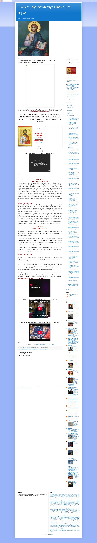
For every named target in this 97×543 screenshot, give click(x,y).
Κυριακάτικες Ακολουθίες (38, 349)
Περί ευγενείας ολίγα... (72, 196)
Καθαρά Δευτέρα (61, 513)
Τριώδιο (78, 529)
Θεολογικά (74, 511)
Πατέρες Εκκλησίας (53, 525)
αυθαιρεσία (62, 498)
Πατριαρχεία (58, 525)
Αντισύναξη (78, 497)
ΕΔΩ (59, 114)
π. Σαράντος (73, 523)
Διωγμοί (63, 505)
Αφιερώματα (74, 498)
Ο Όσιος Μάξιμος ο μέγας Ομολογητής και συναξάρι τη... (73, 180)
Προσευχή (65, 526)
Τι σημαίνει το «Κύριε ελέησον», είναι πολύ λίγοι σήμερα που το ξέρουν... (76, 437)
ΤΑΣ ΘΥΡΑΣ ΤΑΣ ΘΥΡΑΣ (72, 355)
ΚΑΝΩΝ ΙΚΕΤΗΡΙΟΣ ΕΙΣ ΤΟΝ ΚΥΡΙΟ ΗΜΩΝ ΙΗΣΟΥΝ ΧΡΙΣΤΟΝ (72, 80)
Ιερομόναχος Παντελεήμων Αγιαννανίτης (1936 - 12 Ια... (73, 242)
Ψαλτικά (78, 530)
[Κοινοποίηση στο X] (44, 347)
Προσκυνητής (70, 420)
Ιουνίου (69, 108)
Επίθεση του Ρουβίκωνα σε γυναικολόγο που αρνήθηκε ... (73, 149)
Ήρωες (54, 511)
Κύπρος (51, 516)
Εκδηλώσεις (57, 506)
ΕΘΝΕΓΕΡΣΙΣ (70, 369)
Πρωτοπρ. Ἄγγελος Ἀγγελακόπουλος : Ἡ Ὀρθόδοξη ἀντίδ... (72, 199)
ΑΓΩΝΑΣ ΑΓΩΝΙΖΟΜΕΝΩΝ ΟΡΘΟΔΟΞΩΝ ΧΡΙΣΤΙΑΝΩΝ (73, 339)
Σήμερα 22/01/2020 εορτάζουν (73, 178)
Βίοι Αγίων (55, 500)
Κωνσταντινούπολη (72, 516)
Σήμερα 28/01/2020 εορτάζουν (73, 145)
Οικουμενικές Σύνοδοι (69, 520)
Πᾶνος (70, 296)
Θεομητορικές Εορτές (57, 512)
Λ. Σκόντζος (77, 516)
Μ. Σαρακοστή (71, 517)
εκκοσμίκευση (77, 506)
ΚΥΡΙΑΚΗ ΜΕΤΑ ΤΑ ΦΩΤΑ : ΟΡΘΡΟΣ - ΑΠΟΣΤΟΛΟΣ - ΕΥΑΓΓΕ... (73, 248)
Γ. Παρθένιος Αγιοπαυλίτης (64, 502)
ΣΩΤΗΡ (62, 529)
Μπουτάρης (65, 519)
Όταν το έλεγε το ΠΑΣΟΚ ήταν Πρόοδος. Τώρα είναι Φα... (73, 184)
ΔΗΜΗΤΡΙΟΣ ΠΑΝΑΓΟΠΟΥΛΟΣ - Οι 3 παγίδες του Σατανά (73, 224)
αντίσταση (74, 497)
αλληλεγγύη (65, 496)
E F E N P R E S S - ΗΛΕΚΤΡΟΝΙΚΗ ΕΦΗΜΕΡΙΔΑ (73, 312)
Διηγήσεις (59, 505)
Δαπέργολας (56, 504)
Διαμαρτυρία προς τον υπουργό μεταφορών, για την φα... (73, 232)
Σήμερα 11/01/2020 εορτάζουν (73, 251)
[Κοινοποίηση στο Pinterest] (47, 347)
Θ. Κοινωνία (62, 511)
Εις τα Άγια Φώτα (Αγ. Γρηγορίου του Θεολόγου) (73, 269)
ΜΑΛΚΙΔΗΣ (70, 345)
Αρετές (55, 498)
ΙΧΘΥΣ (69, 320)
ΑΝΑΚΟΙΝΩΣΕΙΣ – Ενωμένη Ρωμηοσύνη (73, 411)
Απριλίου (70, 112)
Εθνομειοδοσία (77, 505)
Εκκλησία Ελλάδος (63, 506)
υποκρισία (55, 530)
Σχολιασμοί (58, 529)
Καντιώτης (54, 514)
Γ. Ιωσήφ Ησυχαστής (56, 502)
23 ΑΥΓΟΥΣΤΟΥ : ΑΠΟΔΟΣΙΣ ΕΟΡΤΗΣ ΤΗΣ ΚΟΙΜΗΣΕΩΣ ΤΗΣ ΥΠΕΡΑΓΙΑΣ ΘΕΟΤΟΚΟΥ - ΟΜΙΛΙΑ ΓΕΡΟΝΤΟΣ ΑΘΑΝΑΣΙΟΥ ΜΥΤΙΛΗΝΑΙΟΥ (73, 402)
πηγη (19, 297)
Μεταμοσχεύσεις (59, 518)
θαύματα (66, 511)
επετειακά (51, 509)
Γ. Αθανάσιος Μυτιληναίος (69, 500)
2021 (68, 100)
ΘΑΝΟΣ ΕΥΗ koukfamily (72, 328)
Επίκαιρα (59, 509)
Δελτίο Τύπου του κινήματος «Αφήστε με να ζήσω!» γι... (73, 222)
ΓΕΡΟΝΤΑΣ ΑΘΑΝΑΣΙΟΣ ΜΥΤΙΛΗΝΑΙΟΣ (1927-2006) (73, 399)
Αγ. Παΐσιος (51, 495)
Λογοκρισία (67, 517)
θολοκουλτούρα (64, 512)
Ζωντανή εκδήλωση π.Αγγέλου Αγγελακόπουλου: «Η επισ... (73, 239)
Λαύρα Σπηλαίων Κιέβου (61, 517)
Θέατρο (70, 511)
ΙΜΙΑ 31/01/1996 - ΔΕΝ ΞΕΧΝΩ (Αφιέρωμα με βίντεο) (73, 119)
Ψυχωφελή (52, 531)
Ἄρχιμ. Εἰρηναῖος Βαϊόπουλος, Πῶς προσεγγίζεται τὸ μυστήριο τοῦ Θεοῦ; (73, 307)
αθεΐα (62, 496)
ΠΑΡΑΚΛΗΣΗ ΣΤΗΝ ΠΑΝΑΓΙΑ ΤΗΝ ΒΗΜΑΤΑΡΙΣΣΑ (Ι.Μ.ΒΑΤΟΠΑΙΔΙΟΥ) (73, 85)
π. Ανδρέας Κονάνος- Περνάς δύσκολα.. (75, 484)
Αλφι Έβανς (68, 496)
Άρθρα (58, 498)
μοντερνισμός (56, 519)
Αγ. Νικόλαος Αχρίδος (76, 494)
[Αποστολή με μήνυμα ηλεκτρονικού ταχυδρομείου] (41, 347)
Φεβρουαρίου (70, 115)
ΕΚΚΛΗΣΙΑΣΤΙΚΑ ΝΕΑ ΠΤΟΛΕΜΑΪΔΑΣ (72, 388)
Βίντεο (51, 500)
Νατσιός (72, 519)
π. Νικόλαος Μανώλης (59, 523)
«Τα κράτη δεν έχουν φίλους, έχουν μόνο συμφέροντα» (73, 244)
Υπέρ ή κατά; (70, 147)
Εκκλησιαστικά (70, 506)
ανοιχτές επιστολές (62, 497)
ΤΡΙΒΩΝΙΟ (70, 449)
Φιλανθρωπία (64, 530)
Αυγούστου (70, 105)
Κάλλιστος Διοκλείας (76, 513)
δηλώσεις (71, 504)
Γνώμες (70, 503)
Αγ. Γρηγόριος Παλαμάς (61, 494)
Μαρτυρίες (54, 518)
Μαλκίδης (51, 518)
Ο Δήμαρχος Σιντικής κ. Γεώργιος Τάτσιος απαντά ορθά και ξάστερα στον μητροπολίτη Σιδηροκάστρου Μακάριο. (73, 342)
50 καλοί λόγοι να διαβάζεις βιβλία (75, 443)
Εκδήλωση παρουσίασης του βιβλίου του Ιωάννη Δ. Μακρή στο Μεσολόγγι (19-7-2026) (73, 413)
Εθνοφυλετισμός (52, 506)
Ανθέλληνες (56, 497)
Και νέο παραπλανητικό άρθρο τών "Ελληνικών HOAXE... (73, 161)
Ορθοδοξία (66, 522)
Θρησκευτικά (74, 512)
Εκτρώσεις (51, 508)
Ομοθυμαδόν (70, 466)
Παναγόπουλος (65, 524)
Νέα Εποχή (77, 519)
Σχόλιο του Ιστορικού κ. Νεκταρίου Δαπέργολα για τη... (73, 165)
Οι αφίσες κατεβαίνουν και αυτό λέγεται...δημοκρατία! (73, 237)
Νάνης (69, 519)
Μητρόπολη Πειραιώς (75, 518)
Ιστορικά (57, 513)
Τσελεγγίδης (52, 530)
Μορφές (61, 519)
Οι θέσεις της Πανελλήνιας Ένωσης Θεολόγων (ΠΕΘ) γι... (73, 143)
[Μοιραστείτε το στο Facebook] (45, 347)
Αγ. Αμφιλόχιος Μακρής (53, 494)
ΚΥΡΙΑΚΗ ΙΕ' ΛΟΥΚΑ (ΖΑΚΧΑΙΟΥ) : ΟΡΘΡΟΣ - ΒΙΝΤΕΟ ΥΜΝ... (73, 156)
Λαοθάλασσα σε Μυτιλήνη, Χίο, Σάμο (73, 169)
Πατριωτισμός (71, 525)
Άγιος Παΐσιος (58, 496)
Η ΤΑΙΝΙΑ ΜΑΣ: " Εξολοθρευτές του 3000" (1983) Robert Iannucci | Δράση (76, 315)
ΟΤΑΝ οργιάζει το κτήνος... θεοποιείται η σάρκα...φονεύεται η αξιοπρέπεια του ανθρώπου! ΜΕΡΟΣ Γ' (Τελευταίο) (73, 393)
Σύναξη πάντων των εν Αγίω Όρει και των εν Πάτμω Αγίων (76, 476)
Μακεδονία (77, 517)
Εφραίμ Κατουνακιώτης (71, 510)
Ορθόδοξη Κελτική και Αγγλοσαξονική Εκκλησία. (73, 361)
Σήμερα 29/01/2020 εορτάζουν (73, 135)
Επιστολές (78, 509)
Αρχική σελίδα (39, 386)
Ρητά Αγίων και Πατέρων (72, 526)
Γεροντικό (58, 503)
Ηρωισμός (57, 511)
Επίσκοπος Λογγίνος (72, 509)
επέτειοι (55, 509)
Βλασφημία (61, 500)
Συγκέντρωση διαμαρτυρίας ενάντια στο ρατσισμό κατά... (73, 205)
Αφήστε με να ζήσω (68, 498)
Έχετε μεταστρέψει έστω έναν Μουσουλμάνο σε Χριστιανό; (73, 194)
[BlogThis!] (43, 347)
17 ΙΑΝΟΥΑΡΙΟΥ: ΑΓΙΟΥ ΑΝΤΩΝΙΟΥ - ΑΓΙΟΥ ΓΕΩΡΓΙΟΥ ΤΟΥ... (72, 211)
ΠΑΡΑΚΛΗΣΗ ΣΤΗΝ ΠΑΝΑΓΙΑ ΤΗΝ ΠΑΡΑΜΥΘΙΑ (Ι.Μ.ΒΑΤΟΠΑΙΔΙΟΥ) (73, 95)
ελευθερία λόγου (57, 508)
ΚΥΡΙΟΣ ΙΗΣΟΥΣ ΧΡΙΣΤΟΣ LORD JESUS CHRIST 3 (73, 302)
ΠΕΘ (75, 525)
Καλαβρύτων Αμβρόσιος (69, 513)
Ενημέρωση (63, 508)
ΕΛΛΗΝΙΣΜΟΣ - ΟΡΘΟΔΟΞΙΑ (73, 416)
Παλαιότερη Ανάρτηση (58, 386)
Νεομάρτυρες (52, 520)
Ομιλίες (43, 349)
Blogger (52, 534)
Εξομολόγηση (68, 508)
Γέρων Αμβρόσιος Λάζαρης (64, 503)
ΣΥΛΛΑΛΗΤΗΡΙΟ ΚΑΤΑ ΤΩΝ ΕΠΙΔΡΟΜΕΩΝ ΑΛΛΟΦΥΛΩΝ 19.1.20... (73, 173)
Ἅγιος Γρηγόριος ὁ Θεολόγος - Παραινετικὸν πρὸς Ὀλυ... (73, 138)
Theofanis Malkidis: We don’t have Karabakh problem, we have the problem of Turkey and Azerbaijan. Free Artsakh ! (73, 350)
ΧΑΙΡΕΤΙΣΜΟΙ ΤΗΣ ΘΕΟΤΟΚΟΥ (73, 83)
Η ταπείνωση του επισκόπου (73, 186)
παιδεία (58, 524)
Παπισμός (75, 524)
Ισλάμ (54, 513)
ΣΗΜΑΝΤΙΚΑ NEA (71, 458)
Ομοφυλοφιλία (61, 521)
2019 (68, 287)
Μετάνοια (64, 518)
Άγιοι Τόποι (70, 495)
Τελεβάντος (74, 529)
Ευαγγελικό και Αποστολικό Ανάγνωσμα (27, 349)
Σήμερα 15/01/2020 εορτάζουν (73, 227)
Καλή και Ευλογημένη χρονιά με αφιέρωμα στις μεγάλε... (73, 285)
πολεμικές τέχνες (55, 526)
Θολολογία (70, 512)
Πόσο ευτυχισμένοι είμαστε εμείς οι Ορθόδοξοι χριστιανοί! (73, 418)
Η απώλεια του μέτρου (72, 278)
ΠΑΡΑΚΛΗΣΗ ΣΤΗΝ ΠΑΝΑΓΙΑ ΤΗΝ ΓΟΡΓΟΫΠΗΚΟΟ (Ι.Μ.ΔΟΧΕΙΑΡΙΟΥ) (73, 91)
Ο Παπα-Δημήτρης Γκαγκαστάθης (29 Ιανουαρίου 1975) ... (72, 130)
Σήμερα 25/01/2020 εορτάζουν (73, 159)
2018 (68, 289)
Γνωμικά (74, 503)
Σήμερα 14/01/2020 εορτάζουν (73, 234)
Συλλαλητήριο (55, 527)
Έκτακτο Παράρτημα (72, 441)
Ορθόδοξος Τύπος (72, 521)
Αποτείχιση (52, 498)
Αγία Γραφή (67, 495)
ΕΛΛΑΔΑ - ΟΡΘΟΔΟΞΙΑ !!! (75, 460)
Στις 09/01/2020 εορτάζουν (73, 259)
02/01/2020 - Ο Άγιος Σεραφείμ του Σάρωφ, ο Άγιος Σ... (73, 282)
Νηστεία (55, 520)
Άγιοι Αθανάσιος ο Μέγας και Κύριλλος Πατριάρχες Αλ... (73, 202)
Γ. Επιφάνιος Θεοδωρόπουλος (70, 501)
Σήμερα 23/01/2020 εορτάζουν (73, 170)
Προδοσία (61, 526)
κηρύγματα (71, 514)
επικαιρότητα (65, 509)
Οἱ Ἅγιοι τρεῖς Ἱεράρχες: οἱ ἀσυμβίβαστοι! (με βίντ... (73, 128)
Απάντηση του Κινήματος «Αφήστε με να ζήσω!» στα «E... (73, 214)
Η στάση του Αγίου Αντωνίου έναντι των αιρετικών (73, 208)
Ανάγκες (72, 496)
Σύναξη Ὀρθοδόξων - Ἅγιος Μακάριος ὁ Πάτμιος (73, 473)
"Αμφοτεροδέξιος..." (71, 481)
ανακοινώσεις (77, 496)
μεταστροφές (69, 518)
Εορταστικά (72, 508)
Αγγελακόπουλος (62, 495)
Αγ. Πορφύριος (56, 495)
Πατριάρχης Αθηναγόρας (65, 525)
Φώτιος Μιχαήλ (70, 530)
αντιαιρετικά (68, 497)
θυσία (78, 512)
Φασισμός (59, 530)
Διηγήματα (55, 505)
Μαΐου (69, 110)
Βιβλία (79, 498)
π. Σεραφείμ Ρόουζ (54, 524)
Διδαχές (51, 505)
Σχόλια (54, 529)
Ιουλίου (69, 107)
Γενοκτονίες (76, 502)
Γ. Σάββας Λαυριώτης (71, 502)
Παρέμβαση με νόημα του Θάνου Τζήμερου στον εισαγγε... (72, 123)
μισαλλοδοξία (52, 519)
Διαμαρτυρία (77, 504)
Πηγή (19, 173)
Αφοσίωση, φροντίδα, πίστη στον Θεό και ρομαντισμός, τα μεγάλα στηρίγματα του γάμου (73, 430)
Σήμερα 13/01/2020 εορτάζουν (73, 246)
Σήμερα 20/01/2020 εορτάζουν (73, 188)
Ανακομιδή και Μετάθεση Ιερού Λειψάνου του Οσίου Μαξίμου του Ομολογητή (73, 407)
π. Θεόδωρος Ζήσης (53, 523)
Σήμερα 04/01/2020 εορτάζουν (73, 277)
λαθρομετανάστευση (53, 517)
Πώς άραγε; (70, 125)
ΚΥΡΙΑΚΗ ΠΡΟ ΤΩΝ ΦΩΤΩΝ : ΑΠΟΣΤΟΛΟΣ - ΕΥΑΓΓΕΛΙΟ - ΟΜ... (73, 272)
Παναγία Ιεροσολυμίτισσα (73, 433)
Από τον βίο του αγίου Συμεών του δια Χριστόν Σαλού (76, 372)
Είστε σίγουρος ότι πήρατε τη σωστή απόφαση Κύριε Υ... (73, 229)
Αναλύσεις (52, 497)
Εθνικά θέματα (69, 505)
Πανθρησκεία (71, 524)
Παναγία (61, 524)
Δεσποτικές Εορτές (66, 504)
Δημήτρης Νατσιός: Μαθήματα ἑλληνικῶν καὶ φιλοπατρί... (73, 176)
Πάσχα (78, 524)
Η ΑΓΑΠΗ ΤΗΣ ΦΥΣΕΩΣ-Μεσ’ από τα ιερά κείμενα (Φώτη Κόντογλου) (75, 423)
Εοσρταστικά (78, 508)
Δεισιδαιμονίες (60, 504)
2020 (68, 102)
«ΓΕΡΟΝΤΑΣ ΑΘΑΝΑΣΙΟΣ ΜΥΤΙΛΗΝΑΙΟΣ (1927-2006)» (45, 344)
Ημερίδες (51, 511)
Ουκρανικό (78, 521)
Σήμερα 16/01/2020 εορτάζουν (73, 219)
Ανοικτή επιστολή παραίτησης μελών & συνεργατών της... (73, 218)
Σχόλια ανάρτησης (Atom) (27, 388)
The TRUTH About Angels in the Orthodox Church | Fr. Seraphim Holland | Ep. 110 (76, 365)
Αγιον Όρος (74, 495)
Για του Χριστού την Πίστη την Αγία (73, 295)
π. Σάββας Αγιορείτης (67, 523)
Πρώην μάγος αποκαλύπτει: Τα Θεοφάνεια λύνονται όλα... (73, 262)
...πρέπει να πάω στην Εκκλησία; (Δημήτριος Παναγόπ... (72, 253)
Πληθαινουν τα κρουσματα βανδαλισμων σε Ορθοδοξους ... (73, 257)
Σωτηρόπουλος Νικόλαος (67, 529)
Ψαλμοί (75, 530)
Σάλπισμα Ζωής (71, 377)
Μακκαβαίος (70, 428)
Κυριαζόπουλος (54, 516)
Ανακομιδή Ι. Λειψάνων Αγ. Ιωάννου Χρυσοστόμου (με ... (73, 153)
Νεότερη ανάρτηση (21, 386)
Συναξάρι (46, 349)
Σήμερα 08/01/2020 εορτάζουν (73, 263)
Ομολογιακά (55, 522)
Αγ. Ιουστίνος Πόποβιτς (68, 494)
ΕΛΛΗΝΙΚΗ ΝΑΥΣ (71, 406)
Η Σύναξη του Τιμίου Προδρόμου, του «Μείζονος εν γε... (73, 266)
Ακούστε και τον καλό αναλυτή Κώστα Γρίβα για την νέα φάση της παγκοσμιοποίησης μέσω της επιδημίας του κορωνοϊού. (73, 469)
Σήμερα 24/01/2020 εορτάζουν (73, 163)
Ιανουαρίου (70, 116)
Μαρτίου (70, 113)
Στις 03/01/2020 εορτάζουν (73, 280)
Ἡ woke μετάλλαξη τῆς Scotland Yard (75, 322)
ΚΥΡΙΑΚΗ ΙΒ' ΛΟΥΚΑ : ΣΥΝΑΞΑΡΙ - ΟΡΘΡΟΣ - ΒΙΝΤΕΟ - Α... (73, 190)
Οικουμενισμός (76, 520)
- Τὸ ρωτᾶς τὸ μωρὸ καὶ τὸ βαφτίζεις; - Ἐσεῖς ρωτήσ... (73, 134)
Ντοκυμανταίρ (59, 520)
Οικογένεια (64, 520)
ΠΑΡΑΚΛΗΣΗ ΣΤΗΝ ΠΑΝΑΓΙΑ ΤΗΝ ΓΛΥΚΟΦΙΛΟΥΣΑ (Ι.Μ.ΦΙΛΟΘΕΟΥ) (73, 88)
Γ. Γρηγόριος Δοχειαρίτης (60, 501)
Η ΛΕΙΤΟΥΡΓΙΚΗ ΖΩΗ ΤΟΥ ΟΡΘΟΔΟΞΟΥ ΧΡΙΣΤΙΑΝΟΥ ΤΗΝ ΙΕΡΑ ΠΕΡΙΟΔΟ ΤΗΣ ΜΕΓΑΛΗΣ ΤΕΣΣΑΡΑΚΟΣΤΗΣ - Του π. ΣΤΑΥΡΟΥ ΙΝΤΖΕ (73, 453)
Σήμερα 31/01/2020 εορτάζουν (73, 120)
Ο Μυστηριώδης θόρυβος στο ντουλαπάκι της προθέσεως (73, 140)
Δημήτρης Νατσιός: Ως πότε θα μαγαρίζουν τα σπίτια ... (73, 275)
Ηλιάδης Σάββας (77, 510)
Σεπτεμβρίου (70, 103)
